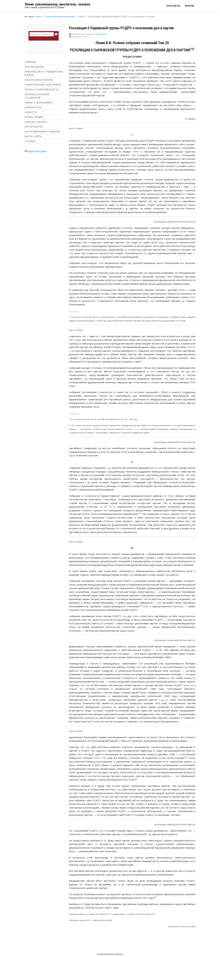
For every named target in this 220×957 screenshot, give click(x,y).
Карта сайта (33, 136)
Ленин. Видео (34, 117)
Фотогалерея (34, 126)
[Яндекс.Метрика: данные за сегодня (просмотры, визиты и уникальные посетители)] (35, 151)
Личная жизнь (34, 66)
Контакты (173, 5)
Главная (30, 61)
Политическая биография (43, 84)
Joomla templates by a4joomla (110, 954)
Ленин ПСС (101, 34)
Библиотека (33, 107)
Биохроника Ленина (39, 79)
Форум (189, 5)
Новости (31, 112)
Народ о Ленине (36, 121)
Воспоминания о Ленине (42, 131)
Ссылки (30, 141)
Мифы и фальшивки (39, 102)
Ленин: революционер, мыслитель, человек (57, 4)
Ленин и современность (42, 89)
